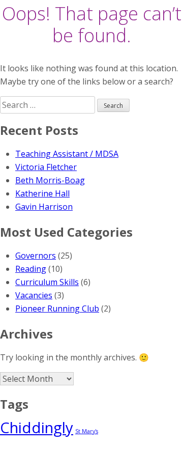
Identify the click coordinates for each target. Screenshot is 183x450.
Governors (35, 255)
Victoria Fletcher (46, 167)
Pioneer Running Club (57, 308)
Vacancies (33, 295)
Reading (30, 268)
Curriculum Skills (47, 282)
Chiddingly (36, 427)
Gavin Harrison (44, 206)
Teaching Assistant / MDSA (66, 153)
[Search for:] (48, 104)
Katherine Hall (42, 193)
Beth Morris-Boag (50, 180)
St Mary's (86, 431)
